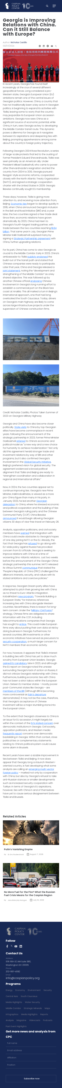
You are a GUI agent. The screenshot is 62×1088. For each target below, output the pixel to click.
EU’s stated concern (42, 723)
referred (20, 441)
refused (32, 543)
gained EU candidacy (15, 663)
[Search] (47, 6)
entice (22, 624)
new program (25, 596)
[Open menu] (54, 6)
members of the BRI (14, 691)
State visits (20, 427)
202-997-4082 (13, 971)
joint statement (11, 270)
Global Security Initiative (37, 462)
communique (29, 567)
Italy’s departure (37, 694)
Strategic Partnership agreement (32, 238)
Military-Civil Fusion (41, 610)
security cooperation (15, 641)
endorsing (36, 281)
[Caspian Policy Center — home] (19, 6)
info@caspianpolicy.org (23, 978)
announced (9, 518)
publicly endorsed (38, 256)
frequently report (12, 733)
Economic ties (19, 203)
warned (24, 533)
